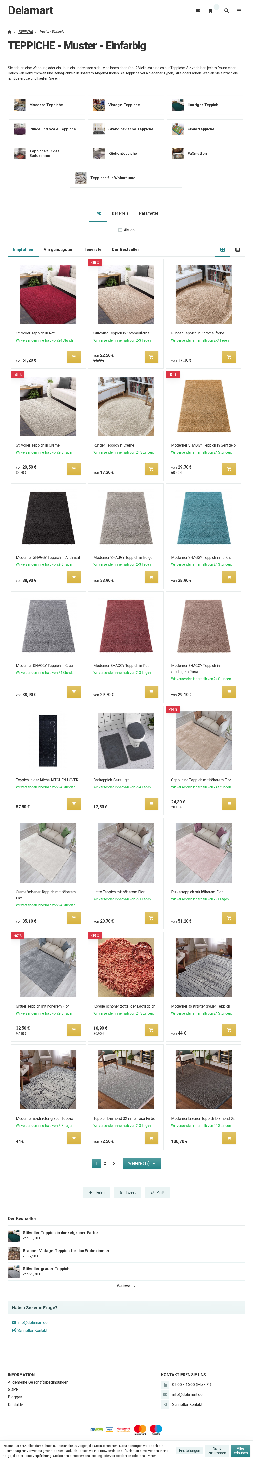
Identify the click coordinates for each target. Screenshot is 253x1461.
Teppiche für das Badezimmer (44, 153)
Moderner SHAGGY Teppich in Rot (121, 665)
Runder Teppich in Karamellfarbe (197, 333)
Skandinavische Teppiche (130, 129)
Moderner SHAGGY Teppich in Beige (123, 557)
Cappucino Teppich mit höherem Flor (201, 780)
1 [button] (98, 1164)
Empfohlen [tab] (23, 249)
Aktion (129, 230)
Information (21, 1374)
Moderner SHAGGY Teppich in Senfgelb (203, 445)
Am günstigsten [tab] (58, 249)
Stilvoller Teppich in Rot (35, 333)
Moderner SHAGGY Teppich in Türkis (201, 557)
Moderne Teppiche (46, 105)
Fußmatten (197, 153)
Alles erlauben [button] (241, 1450)
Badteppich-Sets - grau (113, 780)
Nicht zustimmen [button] (217, 1450)
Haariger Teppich (203, 105)
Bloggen (15, 1397)
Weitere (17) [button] (139, 1163)
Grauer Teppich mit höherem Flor (42, 1006)
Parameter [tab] (148, 213)
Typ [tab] (98, 213)
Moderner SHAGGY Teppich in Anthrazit (48, 557)
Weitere (123, 1286)
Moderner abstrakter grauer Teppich (200, 1006)
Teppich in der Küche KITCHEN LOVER (47, 780)
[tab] (222, 250)
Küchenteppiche (122, 153)
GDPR (13, 1389)
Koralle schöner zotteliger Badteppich (125, 1006)
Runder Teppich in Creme (114, 445)
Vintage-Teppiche (124, 105)
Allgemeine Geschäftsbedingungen (38, 1382)
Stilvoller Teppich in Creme (38, 445)
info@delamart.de (32, 1322)
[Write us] (165, 1404)
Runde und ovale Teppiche (52, 129)
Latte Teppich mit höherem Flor (119, 892)
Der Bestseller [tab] (125, 249)
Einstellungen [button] (189, 1451)
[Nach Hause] (10, 31)
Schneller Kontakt (32, 1330)
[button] (74, 357)
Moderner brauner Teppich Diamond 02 (203, 1118)
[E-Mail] (198, 10)
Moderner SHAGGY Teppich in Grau (44, 665)
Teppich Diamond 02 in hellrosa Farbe (124, 1118)
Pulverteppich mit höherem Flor (197, 892)
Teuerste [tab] (93, 249)
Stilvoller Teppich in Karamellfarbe (122, 333)
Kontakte (15, 1404)
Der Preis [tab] (120, 213)
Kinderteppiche (201, 129)
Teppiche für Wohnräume (112, 178)
